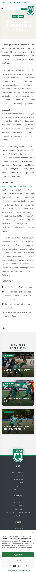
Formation (18, 528)
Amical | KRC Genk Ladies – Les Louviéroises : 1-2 (17, 427)
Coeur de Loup (6, 3)
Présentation (18, 472)
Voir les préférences (18, 566)
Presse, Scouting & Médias (18, 512)
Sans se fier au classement (14, 186)
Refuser (18, 560)
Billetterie (18, 506)
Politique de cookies (9, 570)
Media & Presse (22, 3)
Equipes (18, 486)
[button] (33, 532)
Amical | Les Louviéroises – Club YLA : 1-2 (17, 371)
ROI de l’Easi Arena (18, 516)
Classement (18, 483)
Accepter (18, 555)
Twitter (22, 304)
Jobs (14, 3)
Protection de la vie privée (23, 570)
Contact (18, 489)
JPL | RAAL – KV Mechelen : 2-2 (17, 399)
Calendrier (18, 479)
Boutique (18, 502)
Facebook (9, 308)
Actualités (18, 476)
